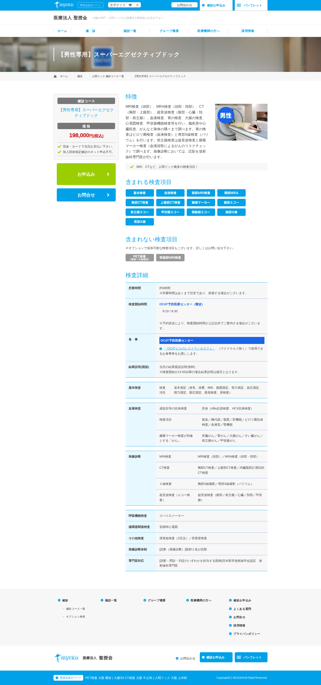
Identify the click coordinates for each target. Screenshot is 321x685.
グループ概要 (169, 31)
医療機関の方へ (208, 31)
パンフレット (253, 5)
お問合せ (86, 194)
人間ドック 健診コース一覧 (108, 76)
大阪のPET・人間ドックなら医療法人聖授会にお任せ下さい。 (129, 17)
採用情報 (248, 31)
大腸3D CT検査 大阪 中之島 (133, 678)
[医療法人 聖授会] (66, 661)
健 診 (90, 31)
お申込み (86, 174)
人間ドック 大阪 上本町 (171, 678)
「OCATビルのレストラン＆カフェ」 (189, 348)
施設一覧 (130, 31)
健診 (80, 76)
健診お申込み (216, 5)
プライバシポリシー (246, 633)
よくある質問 (242, 608)
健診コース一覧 (75, 608)
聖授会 (70, 18)
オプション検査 (75, 616)
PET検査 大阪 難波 (98, 678)
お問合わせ (184, 5)
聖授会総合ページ (90, 5)
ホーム (62, 31)
